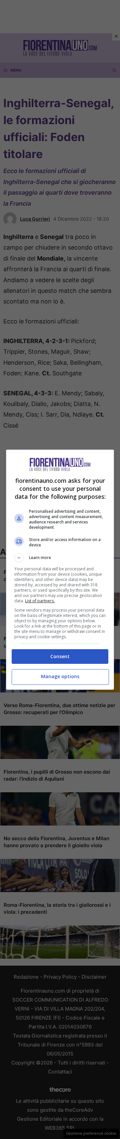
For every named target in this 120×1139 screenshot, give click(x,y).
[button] (60, 557)
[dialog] (60, 570)
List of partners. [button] (40, 601)
